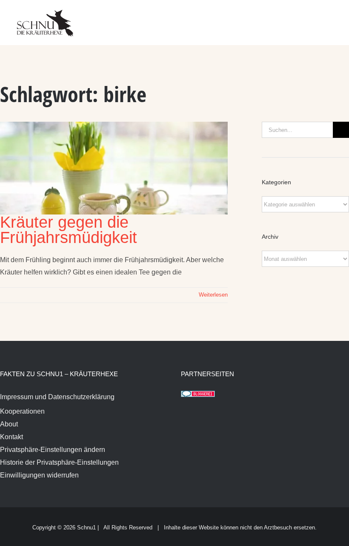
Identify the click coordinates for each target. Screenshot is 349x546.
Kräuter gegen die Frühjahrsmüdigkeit (68, 229)
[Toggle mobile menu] (332, 17)
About (9, 424)
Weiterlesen (213, 295)
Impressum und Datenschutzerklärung (57, 396)
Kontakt (11, 436)
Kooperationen (22, 411)
